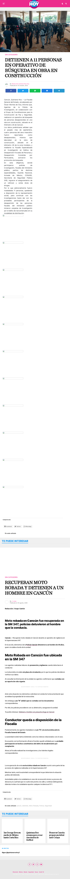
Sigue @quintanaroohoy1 (11, 852)
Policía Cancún (31, 645)
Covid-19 (41, 872)
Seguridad (48, 805)
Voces (36, 872)
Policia (41, 805)
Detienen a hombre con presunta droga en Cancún (36, 712)
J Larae (14, 601)
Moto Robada (34, 805)
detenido (25, 805)
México (21, 872)
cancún (18, 805)
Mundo (25, 872)
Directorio (15, 872)
